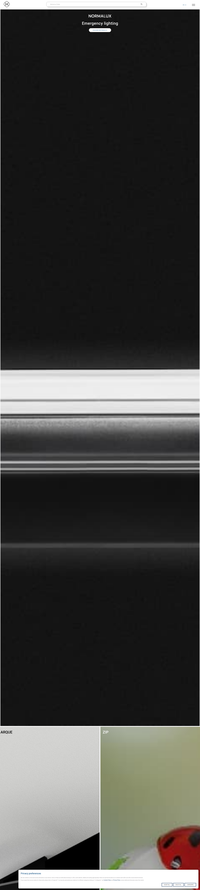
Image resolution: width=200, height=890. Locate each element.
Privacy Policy (116, 880)
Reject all (178, 884)
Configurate (190, 884)
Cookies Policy (107, 880)
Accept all (167, 884)
